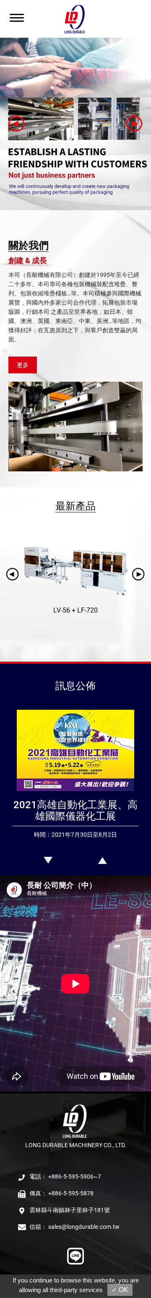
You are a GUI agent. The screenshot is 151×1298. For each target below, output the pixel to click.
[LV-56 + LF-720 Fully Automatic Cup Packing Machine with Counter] (75, 570)
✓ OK (120, 1289)
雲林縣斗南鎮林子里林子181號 (69, 1210)
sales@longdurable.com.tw (84, 1226)
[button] (16, 124)
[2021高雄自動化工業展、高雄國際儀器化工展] (75, 792)
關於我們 (28, 245)
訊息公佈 (75, 686)
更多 (23, 365)
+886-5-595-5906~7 (74, 1176)
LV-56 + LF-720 (75, 610)
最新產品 (75, 506)
